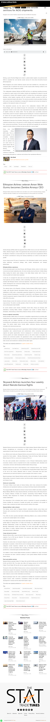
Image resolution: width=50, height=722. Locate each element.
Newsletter (18, 7)
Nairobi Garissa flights (16, 588)
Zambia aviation (27, 351)
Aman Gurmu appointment (8, 351)
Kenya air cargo (7, 594)
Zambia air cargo (37, 354)
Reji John (25, 672)
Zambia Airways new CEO (35, 348)
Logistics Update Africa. (27, 583)
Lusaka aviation (7, 361)
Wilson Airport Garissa (38, 588)
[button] (25, 13)
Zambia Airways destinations (17, 354)
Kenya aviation (14, 597)
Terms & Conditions (40, 713)
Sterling (5, 166)
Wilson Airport (38, 594)
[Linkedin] (24, 65)
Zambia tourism (18, 364)
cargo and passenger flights (9, 600)
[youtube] (29, 710)
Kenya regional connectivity (24, 597)
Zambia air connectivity (35, 364)
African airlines (33, 361)
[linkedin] (24, 710)
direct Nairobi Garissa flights (27, 588)
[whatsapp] (24, 62)
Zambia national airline (36, 351)
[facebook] (24, 55)
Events (25, 715)
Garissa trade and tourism (20, 600)
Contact (25, 713)
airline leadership (41, 361)
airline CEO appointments (8, 364)
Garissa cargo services (29, 594)
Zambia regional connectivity (20, 357)
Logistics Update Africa (27, 343)
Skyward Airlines (7, 588)
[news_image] (5, 622)
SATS (10, 166)
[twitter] (24, 58)
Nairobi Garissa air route (35, 597)
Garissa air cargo (35, 591)
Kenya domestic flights (15, 591)
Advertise (15, 713)
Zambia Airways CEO (25, 348)
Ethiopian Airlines (19, 351)
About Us (9, 713)
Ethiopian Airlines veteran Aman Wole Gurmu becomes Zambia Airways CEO (23, 186)
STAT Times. (13, 720)
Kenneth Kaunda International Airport (34, 357)
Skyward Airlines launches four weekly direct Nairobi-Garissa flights (23, 383)
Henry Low (30, 166)
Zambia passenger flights (8, 357)
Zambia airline (14, 361)
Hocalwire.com (43, 720)
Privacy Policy (31, 713)
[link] (24, 75)
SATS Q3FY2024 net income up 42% (19, 158)
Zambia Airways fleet (28, 354)
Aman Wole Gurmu (15, 348)
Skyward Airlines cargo (26, 591)
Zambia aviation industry (24, 361)
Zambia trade (26, 364)
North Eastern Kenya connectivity (17, 594)
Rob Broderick (23, 166)
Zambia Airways (7, 348)
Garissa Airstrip (7, 597)
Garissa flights (6, 591)
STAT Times (10, 633)
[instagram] (26, 710)
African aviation (7, 354)
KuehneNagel (16, 166)
